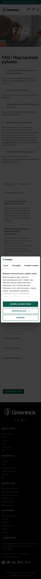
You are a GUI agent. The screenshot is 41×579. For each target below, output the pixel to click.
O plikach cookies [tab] (31, 266)
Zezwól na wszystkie (20, 304)
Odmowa (20, 318)
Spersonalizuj (19, 311)
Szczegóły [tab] (16, 266)
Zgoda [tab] (5, 266)
